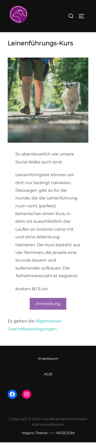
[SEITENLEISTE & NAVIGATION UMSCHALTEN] (83, 16)
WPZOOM (65, 433)
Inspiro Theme (34, 433)
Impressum (48, 358)
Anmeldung (48, 303)
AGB (48, 374)
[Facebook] (12, 394)
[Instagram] (26, 394)
